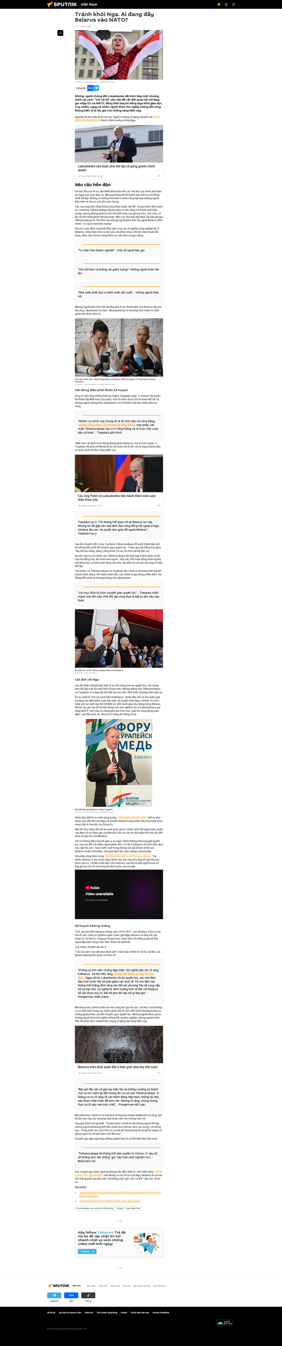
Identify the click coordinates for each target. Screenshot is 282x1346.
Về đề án (51, 1312)
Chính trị (115, 1285)
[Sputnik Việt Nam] (63, 8)
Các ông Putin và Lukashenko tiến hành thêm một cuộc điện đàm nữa (117, 498)
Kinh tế (126, 1285)
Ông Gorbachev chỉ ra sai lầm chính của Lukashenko (110, 1201)
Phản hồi (89, 1312)
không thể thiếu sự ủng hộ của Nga (116, 976)
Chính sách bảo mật (140, 1312)
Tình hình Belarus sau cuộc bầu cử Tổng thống (94, 1208)
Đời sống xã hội (141, 1285)
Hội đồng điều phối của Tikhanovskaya (127, 856)
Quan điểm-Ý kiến (133, 1208)
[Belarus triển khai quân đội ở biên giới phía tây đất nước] (119, 1044)
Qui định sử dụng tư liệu (70, 1312)
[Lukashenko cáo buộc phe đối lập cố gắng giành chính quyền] (119, 144)
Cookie (124, 1312)
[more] (158, 176)
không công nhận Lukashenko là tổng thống (107, 425)
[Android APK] (225, 1323)
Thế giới (120, 1208)
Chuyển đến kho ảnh (106, 82)
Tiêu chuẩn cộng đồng (106, 1312)
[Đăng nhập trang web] (226, 4)
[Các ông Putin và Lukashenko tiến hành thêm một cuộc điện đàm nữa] (119, 473)
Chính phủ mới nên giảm (133, 817)
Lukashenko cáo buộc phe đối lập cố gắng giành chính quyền (116, 168)
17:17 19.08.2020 (83, 26)
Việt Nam (91, 1285)
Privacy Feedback (161, 1312)
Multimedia (159, 1285)
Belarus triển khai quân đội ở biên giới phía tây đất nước (118, 1067)
